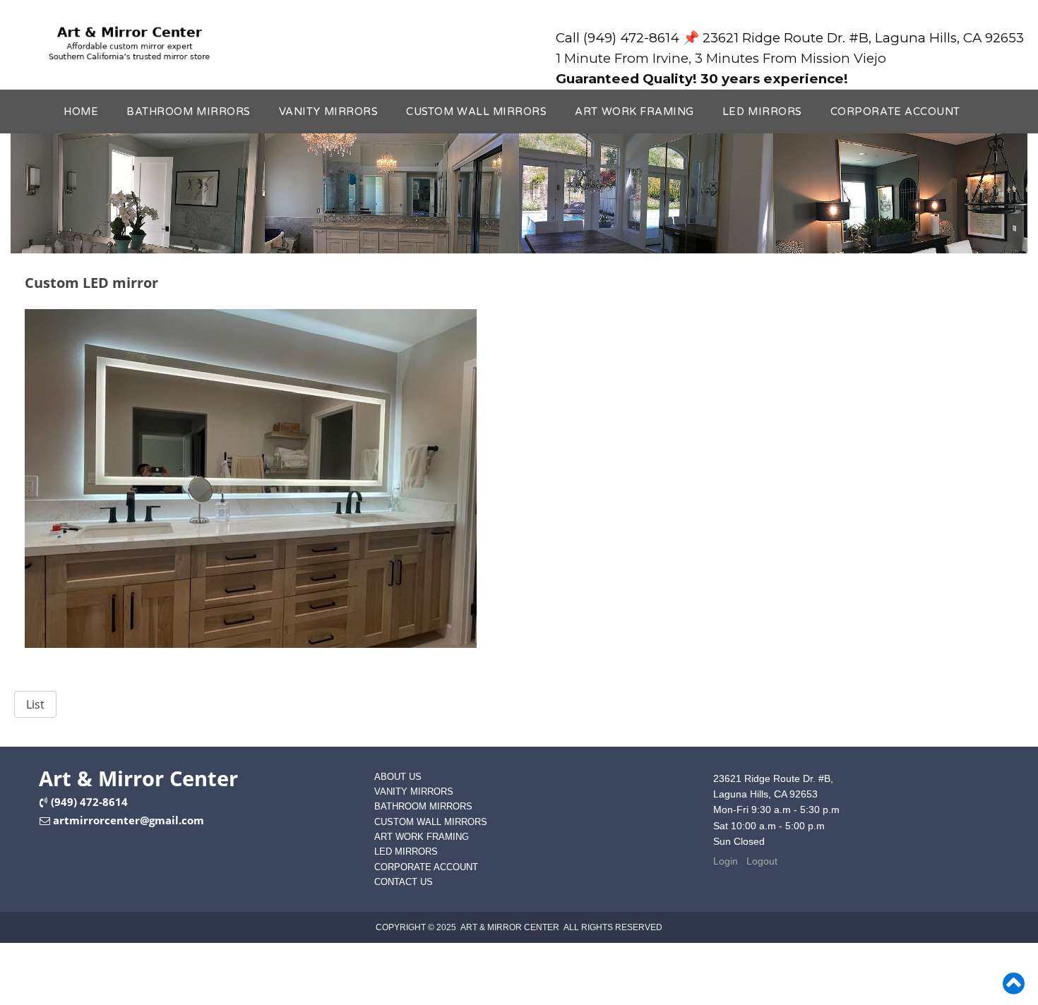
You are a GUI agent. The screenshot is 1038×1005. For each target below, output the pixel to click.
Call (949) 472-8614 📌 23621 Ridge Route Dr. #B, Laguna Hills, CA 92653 (790, 38)
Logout (761, 861)
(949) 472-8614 (89, 802)
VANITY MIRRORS (328, 112)
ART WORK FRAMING (634, 112)
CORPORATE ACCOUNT (895, 112)
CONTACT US (403, 882)
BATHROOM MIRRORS (188, 112)
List (35, 704)
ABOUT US (398, 776)
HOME (81, 112)
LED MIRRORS (762, 112)
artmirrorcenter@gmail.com (128, 820)
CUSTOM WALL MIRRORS (476, 112)
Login (725, 861)
